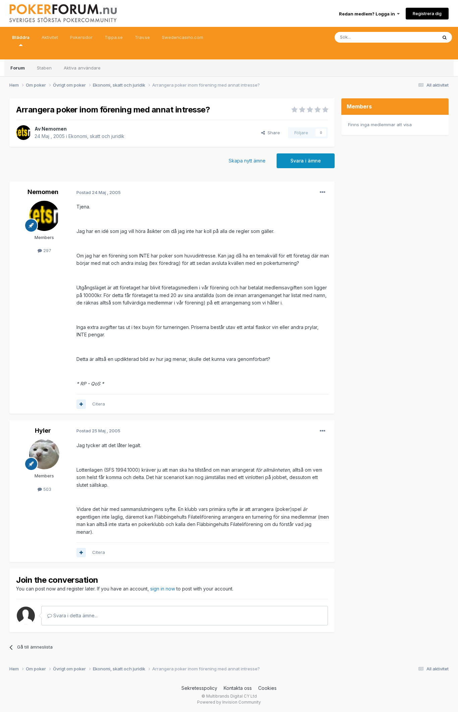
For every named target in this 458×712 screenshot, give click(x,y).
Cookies (267, 688)
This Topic (417, 37)
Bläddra (21, 37)
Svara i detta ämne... (75, 615)
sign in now (162, 588)
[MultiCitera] (81, 404)
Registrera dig (427, 13)
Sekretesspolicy (199, 688)
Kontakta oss (238, 688)
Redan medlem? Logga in (368, 13)
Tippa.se (114, 37)
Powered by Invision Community (229, 702)
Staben (44, 67)
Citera (98, 404)
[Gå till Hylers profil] (44, 454)
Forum (17, 67)
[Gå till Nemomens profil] (23, 132)
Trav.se (142, 37)
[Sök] (444, 37)
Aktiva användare (82, 67)
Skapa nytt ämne (247, 160)
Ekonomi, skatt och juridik (96, 136)
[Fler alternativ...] (322, 192)
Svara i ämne (305, 160)
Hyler (43, 430)
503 (46, 489)
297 (46, 250)
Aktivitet (50, 37)
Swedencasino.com (182, 37)
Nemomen (54, 129)
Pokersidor (81, 37)
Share (272, 132)
